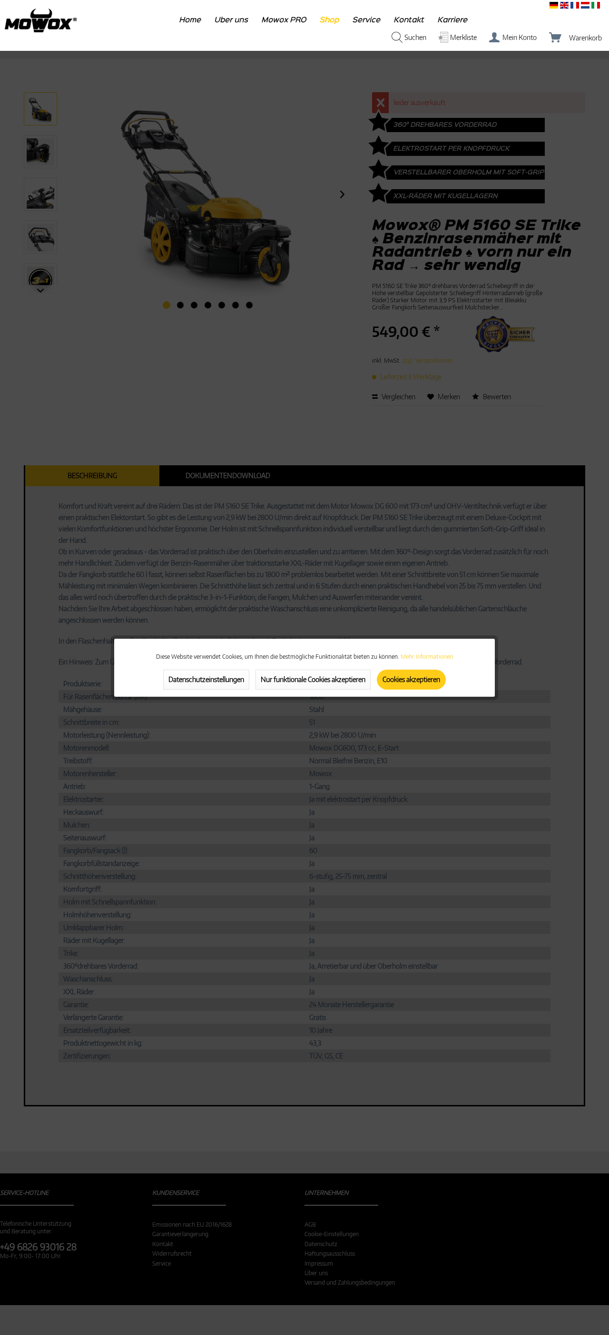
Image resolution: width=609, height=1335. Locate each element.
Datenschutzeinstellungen (206, 679)
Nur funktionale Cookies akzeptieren (313, 679)
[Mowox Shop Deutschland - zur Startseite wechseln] (41, 20)
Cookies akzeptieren (411, 679)
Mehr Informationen (427, 656)
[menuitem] (190, 22)
